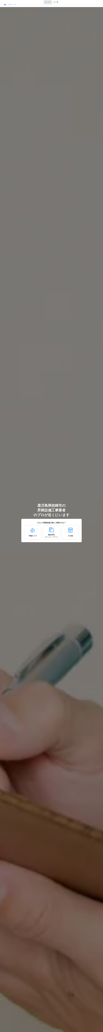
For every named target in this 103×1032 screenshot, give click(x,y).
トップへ (48, 2)
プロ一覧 (55, 2)
